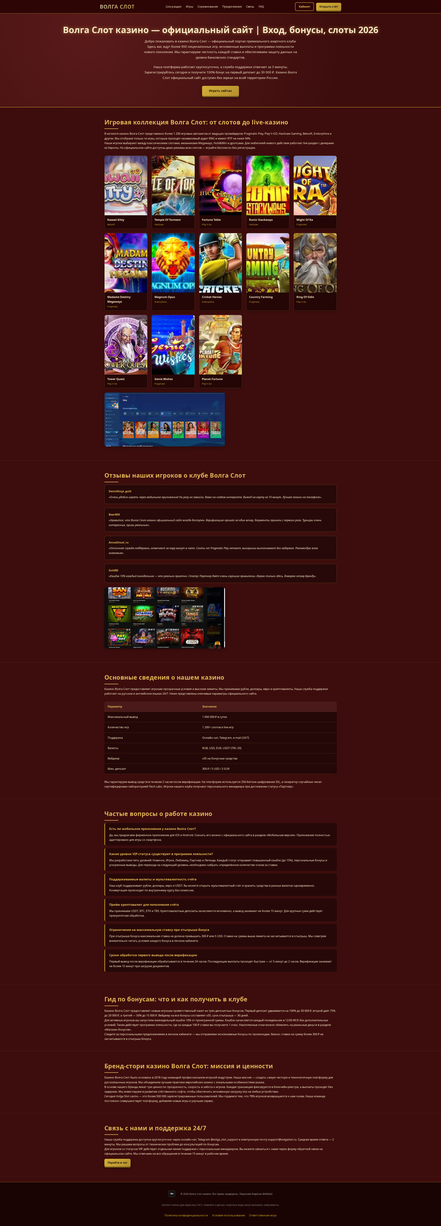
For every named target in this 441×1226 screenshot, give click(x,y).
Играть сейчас (220, 91)
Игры (189, 6)
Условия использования (228, 1215)
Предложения (232, 6)
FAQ (261, 6)
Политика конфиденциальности (186, 1215)
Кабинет (304, 6)
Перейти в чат (117, 1162)
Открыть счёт (328, 6)
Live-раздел (173, 6)
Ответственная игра (262, 1215)
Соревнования (208, 6)
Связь (250, 6)
